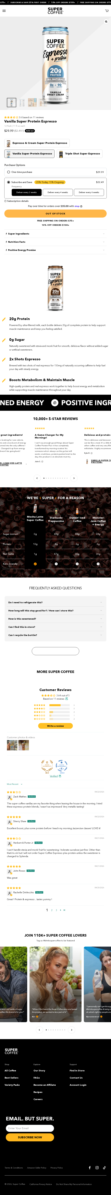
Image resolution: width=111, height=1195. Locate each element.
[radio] (55, 172)
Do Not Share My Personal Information (74, 1184)
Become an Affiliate (45, 1085)
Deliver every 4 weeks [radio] (58, 192)
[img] (14, 792)
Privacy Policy (57, 1167)
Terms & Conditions (14, 1167)
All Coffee (10, 1070)
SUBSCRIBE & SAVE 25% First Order (20, 2)
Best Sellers (11, 1078)
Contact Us (76, 1078)
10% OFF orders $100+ (54, 2)
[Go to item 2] (22, 102)
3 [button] (56, 910)
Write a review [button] (55, 725)
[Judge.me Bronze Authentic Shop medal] (47, 765)
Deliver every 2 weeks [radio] (26, 192)
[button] (11, 117)
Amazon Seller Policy (36, 1167)
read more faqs (55, 651)
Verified (54, 776)
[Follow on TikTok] (104, 1168)
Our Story (39, 1070)
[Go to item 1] (11, 102)
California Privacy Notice (40, 1184)
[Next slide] (73, 478)
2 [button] (51, 910)
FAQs (37, 1078)
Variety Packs (12, 1085)
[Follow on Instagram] (97, 1168)
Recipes (38, 1092)
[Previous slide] (37, 478)
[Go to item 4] (42, 102)
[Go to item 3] (32, 102)
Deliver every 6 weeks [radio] (89, 192)
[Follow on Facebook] (90, 1168)
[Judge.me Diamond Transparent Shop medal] (61, 765)
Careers (38, 1099)
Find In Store (77, 1070)
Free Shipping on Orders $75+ (87, 2)
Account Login (78, 1085)
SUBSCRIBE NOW (30, 1137)
